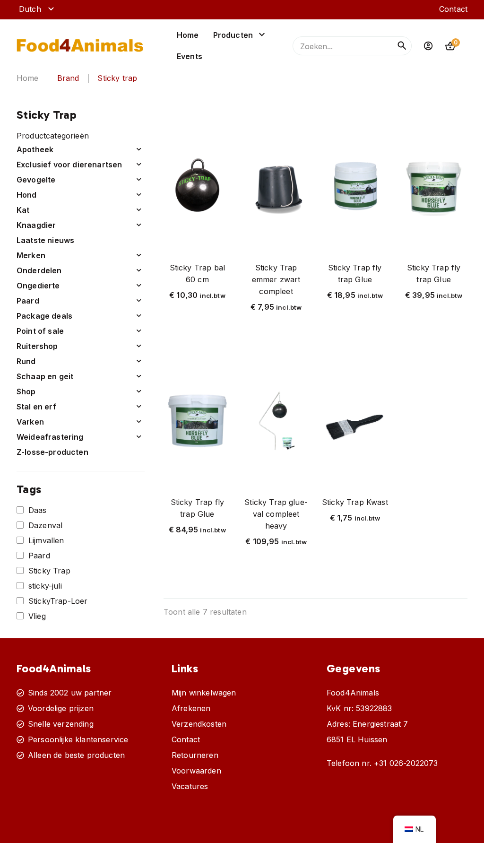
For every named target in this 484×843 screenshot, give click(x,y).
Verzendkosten (199, 724)
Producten (233, 35)
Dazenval (45, 525)
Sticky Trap (49, 570)
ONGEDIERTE (38, 285)
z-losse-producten (52, 452)
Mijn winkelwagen (204, 692)
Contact (453, 9)
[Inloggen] (428, 46)
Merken (31, 255)
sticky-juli (45, 586)
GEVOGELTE (36, 179)
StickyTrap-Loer (57, 601)
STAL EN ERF (36, 406)
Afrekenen (191, 708)
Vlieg (37, 616)
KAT (23, 210)
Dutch (30, 9)
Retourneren (195, 755)
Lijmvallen (46, 540)
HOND (27, 195)
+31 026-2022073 (406, 763)
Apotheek (35, 149)
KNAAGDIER (36, 225)
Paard (39, 555)
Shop (26, 391)
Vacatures (190, 786)
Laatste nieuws (45, 240)
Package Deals (44, 316)
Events (189, 56)
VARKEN (30, 421)
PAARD (28, 300)
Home (188, 35)
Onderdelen (39, 270)
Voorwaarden (196, 770)
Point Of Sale (40, 331)
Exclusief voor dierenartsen (69, 164)
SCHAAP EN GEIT (45, 376)
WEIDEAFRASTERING (50, 437)
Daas (37, 510)
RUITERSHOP (37, 346)
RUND (26, 361)
